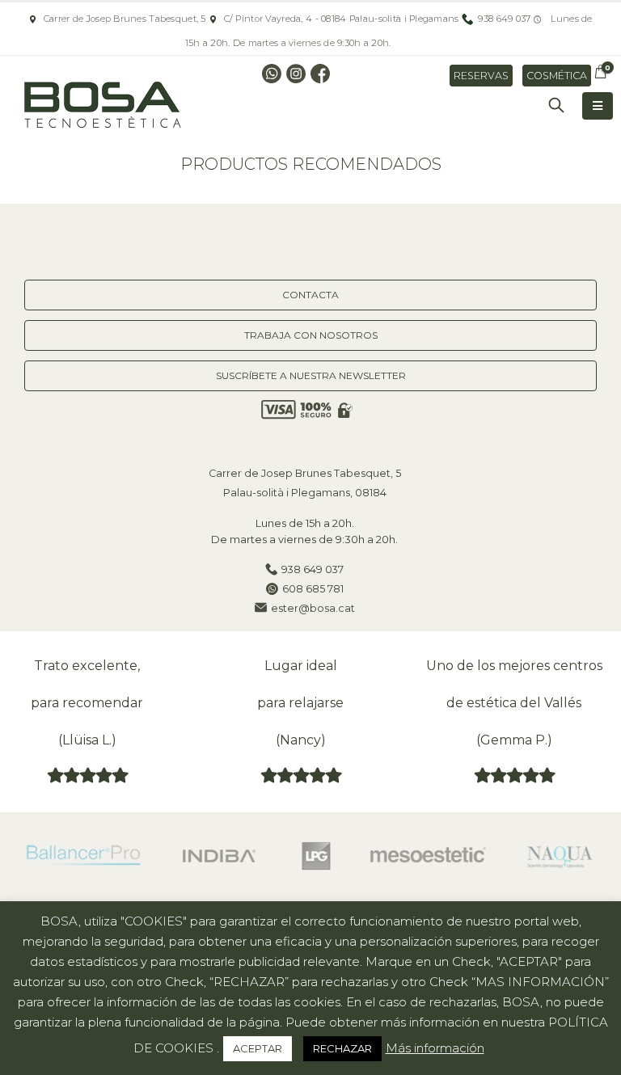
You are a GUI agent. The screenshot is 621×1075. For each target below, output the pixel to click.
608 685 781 (313, 589)
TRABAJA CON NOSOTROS (311, 335)
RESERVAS (481, 76)
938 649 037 (312, 569)
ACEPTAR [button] (257, 1048)
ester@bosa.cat (313, 608)
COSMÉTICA (556, 76)
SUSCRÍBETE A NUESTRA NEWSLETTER (311, 375)
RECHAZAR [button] (342, 1048)
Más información (435, 1048)
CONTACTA (310, 295)
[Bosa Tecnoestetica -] (105, 106)
